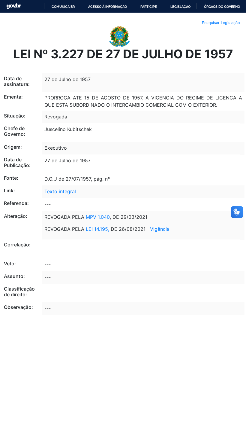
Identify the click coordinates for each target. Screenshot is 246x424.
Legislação (180, 7)
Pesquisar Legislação (221, 22)
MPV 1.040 (98, 217)
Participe (148, 7)
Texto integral (60, 191)
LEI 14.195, (98, 229)
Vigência (160, 229)
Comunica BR (63, 7)
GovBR (13, 6)
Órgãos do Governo (222, 7)
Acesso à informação (107, 7)
